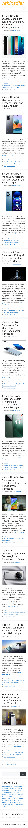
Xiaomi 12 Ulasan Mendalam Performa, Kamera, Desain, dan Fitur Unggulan (13, 178)
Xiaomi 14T (17, 312)
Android (6, 310)
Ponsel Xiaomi (14, 85)
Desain (6, 240)
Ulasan (4, 164)
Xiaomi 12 (16, 242)
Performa (15, 240)
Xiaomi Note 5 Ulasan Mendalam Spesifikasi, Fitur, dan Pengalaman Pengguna (14, 483)
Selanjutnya (14, 764)
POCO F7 (22, 752)
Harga (10, 612)
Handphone (7, 752)
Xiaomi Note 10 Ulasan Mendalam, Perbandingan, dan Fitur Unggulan (12, 101)
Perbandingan (11, 162)
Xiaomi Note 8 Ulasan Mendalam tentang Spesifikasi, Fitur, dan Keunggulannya (13, 22)
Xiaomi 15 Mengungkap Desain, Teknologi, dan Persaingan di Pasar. (13, 555)
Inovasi (15, 612)
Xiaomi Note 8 (16, 87)
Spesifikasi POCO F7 (15, 755)
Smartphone (18, 162)
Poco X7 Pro (18, 680)
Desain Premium (8, 465)
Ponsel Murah (6, 755)
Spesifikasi (17, 538)
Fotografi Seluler (17, 465)
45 (8, 764)
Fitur (5, 162)
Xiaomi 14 (18, 467)
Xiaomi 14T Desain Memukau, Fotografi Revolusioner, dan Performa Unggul (13, 256)
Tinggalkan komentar (9, 89)
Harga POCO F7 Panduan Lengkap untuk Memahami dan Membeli (12, 699)
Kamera (10, 240)
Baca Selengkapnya (7, 78)
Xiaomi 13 (13, 386)
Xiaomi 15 (17, 614)
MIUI (5, 538)
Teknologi (6, 83)
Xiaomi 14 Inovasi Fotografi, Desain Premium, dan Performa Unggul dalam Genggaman (12, 402)
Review (4, 312)
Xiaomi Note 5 (6, 540)
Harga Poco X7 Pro (9, 680)
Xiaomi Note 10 (11, 164)
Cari (3, 771)
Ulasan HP (9, 87)
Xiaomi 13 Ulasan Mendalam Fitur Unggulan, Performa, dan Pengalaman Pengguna (13, 328)
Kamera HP (7, 85)
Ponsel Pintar (21, 612)
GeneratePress (14, 826)
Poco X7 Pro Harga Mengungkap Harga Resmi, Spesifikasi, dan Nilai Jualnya (13, 629)
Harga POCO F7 (15, 752)
